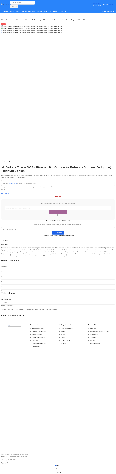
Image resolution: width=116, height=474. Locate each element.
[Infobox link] (58, 6)
